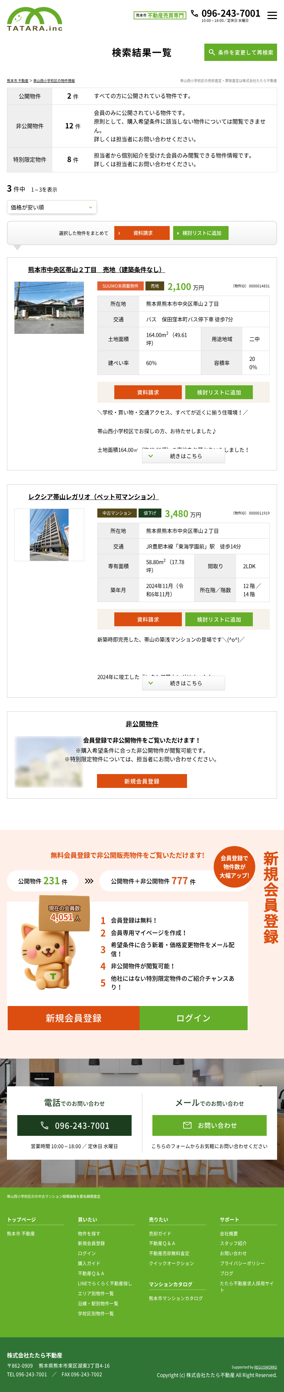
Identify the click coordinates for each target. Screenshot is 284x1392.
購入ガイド (89, 1263)
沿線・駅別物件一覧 (98, 1303)
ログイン (87, 1253)
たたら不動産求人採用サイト (247, 1286)
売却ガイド (160, 1233)
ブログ (226, 1273)
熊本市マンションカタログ (176, 1298)
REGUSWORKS (265, 1366)
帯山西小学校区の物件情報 (54, 80)
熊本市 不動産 (17, 80)
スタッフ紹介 (233, 1243)
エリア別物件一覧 (96, 1293)
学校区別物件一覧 (96, 1313)
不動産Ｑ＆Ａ (91, 1273)
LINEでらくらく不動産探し (105, 1283)
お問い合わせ (233, 1253)
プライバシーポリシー (242, 1263)
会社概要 (229, 1233)
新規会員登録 (91, 1243)
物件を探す (89, 1233)
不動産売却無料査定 (169, 1253)
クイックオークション (171, 1263)
